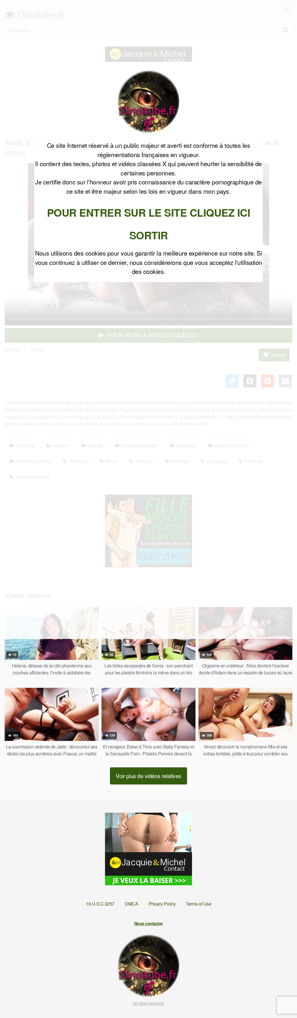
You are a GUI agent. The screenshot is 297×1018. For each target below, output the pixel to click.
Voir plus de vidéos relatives (148, 776)
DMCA (131, 903)
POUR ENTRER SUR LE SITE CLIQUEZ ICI (148, 212)
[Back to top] (281, 999)
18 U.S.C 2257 (100, 903)
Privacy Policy (162, 903)
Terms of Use (198, 903)
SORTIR (148, 235)
